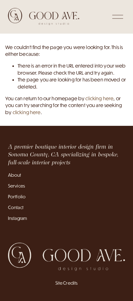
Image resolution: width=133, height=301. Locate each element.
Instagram (17, 218)
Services (16, 186)
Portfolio (17, 197)
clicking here (99, 98)
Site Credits (66, 283)
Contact (16, 207)
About (14, 175)
